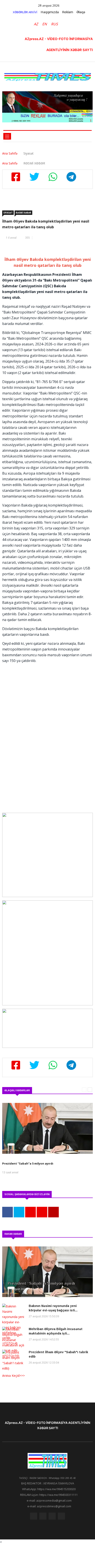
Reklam (67, 12)
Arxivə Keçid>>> (13, 1375)
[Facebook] (33, 1517)
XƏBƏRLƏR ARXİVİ (25, 12)
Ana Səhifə (9, 153)
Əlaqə (80, 12)
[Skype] (52, 1517)
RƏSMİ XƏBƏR (23, 212)
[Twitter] (42, 1517)
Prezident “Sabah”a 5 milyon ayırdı (42, 1283)
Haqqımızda (50, 12)
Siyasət (8, 212)
